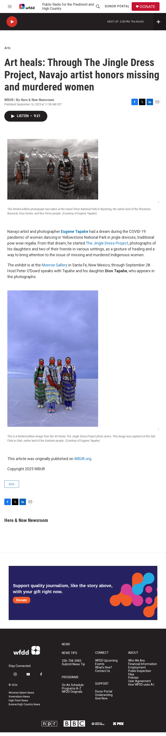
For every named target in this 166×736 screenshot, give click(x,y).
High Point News (18, 700)
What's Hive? (103, 667)
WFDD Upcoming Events (106, 662)
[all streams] (159, 21)
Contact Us (102, 671)
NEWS (66, 644)
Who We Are (136, 660)
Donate (21, 600)
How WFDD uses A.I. (141, 684)
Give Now (101, 698)
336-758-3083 (71, 660)
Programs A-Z (71, 688)
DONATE (147, 6)
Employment (137, 667)
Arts (7, 48)
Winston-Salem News (21, 692)
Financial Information (142, 664)
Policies (133, 677)
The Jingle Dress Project (106, 243)
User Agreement (139, 681)
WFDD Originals (72, 691)
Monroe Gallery (54, 265)
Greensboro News (19, 696)
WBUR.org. (83, 458)
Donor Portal (117, 6)
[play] (11, 21)
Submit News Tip (73, 664)
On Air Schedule (73, 685)
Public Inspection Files (139, 672)
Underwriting (104, 695)
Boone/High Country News (24, 704)
